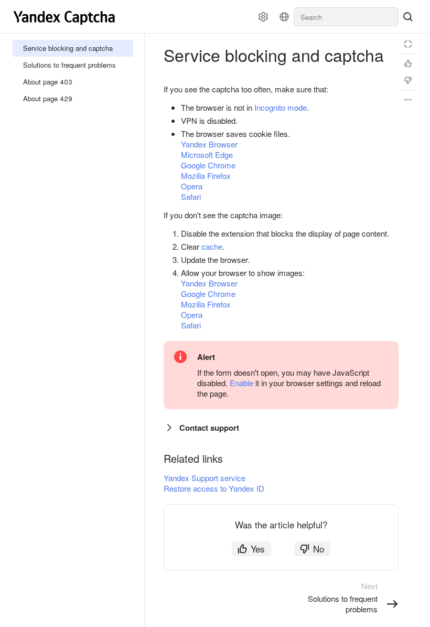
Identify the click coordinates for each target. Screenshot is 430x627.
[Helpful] (408, 63)
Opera (191, 186)
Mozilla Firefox (206, 175)
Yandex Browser (209, 144)
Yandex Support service (204, 477)
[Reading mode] (408, 44)
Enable (241, 382)
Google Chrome (208, 165)
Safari (191, 196)
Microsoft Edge (207, 154)
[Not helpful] (408, 80)
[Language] (284, 16)
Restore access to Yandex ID (214, 488)
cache (211, 246)
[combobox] (346, 17)
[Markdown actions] (408, 99)
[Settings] (263, 16)
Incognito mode (280, 107)
